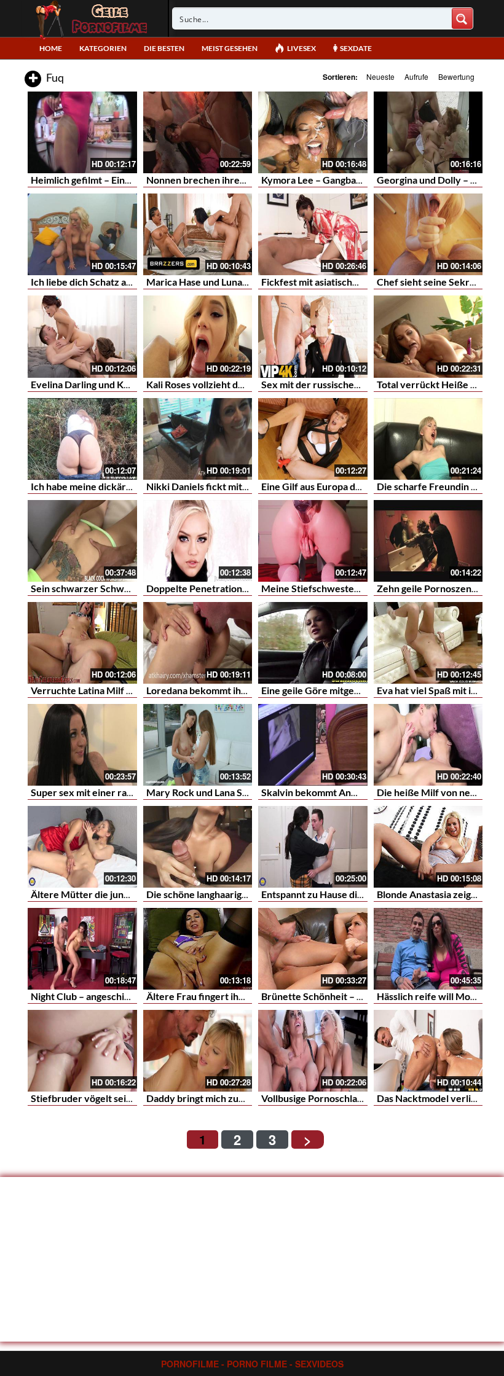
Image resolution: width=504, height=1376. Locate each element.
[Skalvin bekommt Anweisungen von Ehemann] (313, 745)
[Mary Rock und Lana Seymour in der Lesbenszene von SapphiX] (198, 745)
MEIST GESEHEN (230, 48)
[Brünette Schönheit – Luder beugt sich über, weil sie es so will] (313, 949)
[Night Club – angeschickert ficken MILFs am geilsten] (82, 949)
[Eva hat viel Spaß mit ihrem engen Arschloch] (428, 643)
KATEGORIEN (103, 48)
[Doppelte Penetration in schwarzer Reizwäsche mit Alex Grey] (198, 541)
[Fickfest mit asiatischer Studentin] (313, 234)
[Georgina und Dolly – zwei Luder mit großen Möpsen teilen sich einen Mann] (428, 132)
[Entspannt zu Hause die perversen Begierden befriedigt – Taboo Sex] (313, 847)
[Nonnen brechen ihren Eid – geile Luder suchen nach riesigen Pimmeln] (198, 132)
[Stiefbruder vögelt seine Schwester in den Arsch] (82, 1051)
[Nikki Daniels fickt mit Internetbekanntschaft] (198, 439)
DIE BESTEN (164, 48)
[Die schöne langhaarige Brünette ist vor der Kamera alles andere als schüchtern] (198, 847)
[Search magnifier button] (462, 18)
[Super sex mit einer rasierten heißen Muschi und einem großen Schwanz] (82, 745)
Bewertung (456, 76)
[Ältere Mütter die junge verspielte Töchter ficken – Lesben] (82, 847)
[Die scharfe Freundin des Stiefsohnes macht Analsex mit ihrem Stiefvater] (428, 439)
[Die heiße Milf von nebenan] (428, 745)
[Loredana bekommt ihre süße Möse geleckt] (198, 643)
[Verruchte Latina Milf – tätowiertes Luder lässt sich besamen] (82, 643)
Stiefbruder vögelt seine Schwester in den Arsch (136, 1098)
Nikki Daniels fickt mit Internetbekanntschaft (245, 486)
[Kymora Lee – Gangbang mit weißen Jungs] (313, 132)
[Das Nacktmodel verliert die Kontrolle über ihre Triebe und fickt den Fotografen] (428, 1051)
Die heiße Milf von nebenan (437, 792)
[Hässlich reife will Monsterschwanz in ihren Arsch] (428, 949)
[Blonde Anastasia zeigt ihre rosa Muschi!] (428, 847)
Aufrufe (416, 76)
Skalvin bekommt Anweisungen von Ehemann (360, 792)
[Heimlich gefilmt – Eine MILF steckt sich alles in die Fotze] (82, 132)
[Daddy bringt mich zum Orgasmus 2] (198, 1051)
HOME (50, 48)
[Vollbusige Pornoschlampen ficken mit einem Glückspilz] (313, 1051)
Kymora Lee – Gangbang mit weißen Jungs (352, 180)
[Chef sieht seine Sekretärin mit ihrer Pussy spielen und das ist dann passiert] (428, 234)
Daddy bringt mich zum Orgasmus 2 (223, 1098)
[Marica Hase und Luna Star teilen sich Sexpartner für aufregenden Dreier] (198, 234)
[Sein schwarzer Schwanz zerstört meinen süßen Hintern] (82, 541)
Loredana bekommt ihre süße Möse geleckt (240, 690)
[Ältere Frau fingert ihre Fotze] (198, 949)
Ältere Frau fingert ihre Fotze (210, 996)
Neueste (380, 76)
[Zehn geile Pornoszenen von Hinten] (428, 541)
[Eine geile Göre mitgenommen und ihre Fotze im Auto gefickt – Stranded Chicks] (313, 643)
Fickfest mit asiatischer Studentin (334, 281)
